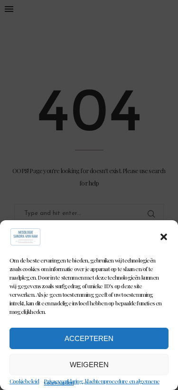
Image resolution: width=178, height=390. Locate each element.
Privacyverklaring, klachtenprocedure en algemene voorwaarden (101, 381)
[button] (164, 237)
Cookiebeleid (24, 381)
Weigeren (89, 365)
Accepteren (89, 338)
